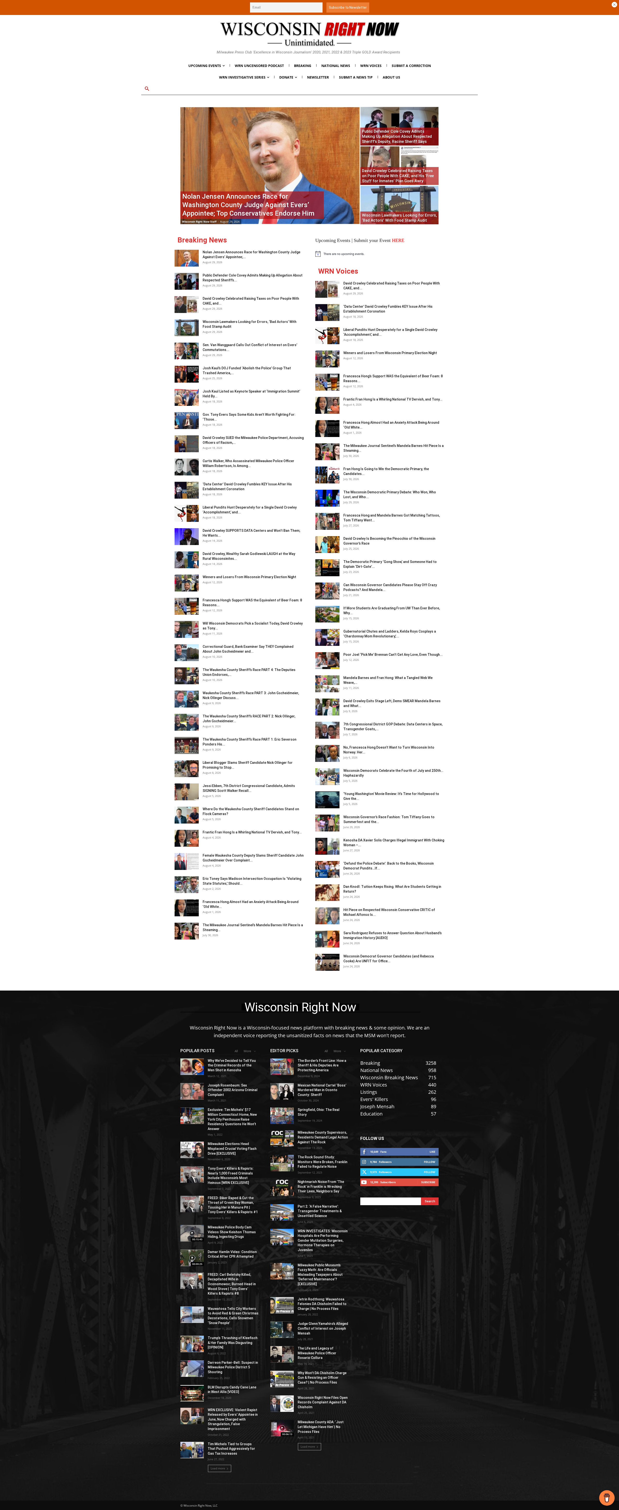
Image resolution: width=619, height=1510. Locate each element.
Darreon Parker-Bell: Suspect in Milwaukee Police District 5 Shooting (233, 1367)
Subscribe (428, 1182)
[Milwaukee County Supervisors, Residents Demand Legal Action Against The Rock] (282, 1138)
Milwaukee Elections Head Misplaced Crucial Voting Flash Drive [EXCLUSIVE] (232, 1148)
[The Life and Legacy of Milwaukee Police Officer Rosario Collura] (282, 1354)
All (236, 1051)
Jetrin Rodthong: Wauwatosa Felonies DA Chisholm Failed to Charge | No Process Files (322, 1304)
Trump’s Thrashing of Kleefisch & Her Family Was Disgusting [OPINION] (233, 1342)
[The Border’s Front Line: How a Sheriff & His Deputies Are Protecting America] (282, 1066)
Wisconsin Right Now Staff (199, 221)
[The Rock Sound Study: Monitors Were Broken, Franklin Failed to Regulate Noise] (282, 1163)
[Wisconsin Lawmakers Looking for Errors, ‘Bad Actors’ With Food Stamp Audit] (399, 205)
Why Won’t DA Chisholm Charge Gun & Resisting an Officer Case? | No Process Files (322, 1377)
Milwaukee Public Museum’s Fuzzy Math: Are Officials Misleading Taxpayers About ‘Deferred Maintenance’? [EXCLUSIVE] (320, 1274)
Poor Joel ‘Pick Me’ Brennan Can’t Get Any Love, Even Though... (393, 655)
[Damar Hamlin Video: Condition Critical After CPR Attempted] (192, 1258)
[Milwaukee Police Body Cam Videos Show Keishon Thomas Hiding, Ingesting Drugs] (192, 1233)
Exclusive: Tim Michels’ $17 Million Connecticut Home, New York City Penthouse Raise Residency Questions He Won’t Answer (232, 1119)
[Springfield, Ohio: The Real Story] (282, 1116)
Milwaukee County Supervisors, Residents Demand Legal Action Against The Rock (323, 1137)
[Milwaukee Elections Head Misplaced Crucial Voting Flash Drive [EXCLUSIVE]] (192, 1150)
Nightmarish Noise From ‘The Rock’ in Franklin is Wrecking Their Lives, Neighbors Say (321, 1186)
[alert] (379, 254)
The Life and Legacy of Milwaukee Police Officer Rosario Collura (317, 1353)
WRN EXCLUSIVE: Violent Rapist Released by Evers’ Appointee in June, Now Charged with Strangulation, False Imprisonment (233, 1419)
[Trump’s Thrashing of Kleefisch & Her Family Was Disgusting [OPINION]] (192, 1344)
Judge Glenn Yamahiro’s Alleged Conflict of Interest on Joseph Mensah (323, 1328)
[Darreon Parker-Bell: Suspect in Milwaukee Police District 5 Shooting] (192, 1368)
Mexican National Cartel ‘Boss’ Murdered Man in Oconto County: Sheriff (322, 1090)
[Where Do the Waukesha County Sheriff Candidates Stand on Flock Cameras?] (187, 815)
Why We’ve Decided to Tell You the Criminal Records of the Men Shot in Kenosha (232, 1065)
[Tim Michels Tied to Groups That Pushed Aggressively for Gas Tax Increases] (192, 1450)
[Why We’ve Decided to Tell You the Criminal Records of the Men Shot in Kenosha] (192, 1066)
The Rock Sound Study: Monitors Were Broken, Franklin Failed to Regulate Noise (322, 1161)
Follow (429, 1162)
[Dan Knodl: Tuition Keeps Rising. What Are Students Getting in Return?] (327, 892)
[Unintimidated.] (309, 34)
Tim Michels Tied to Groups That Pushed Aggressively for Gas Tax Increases (231, 1448)
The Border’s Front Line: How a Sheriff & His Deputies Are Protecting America (322, 1065)
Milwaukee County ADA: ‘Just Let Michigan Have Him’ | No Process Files (321, 1426)
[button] (147, 89)
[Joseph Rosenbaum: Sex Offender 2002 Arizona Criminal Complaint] (192, 1091)
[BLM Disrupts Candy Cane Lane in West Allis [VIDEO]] (192, 1393)
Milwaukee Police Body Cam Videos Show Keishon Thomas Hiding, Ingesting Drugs (232, 1232)
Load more (218, 1468)
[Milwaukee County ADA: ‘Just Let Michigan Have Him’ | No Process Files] (282, 1428)
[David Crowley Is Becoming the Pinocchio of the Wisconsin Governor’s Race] (327, 544)
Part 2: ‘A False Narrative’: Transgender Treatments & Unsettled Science (320, 1211)
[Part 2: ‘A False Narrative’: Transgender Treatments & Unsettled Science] (282, 1212)
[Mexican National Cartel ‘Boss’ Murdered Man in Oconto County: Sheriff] (282, 1091)
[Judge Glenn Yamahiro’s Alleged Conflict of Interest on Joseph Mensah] (282, 1329)
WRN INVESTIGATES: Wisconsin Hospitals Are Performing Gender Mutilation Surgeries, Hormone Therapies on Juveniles (323, 1240)
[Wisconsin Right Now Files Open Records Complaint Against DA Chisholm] (282, 1403)
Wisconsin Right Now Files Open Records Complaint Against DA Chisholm (323, 1402)
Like (432, 1151)
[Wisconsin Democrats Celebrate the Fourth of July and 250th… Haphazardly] (327, 776)
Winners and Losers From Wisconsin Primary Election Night (249, 577)
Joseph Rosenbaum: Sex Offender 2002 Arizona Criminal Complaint (233, 1090)
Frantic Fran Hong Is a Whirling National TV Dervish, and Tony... (252, 832)
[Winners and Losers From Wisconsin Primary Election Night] (187, 583)
